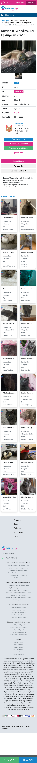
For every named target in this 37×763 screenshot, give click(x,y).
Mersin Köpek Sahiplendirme (18, 634)
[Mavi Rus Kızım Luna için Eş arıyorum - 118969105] (28, 486)
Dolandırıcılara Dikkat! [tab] (18, 171)
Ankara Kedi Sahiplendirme (18, 610)
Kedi (16, 87)
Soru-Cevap (18, 532)
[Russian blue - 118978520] (28, 278)
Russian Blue (19, 92)
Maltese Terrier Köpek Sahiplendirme (18, 590)
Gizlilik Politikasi (18, 642)
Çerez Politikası (18, 647)
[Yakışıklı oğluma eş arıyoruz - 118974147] (9, 382)
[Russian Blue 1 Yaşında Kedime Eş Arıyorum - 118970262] (9, 486)
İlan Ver (30, 3)
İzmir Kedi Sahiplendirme (19, 612)
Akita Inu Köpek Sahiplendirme (18, 595)
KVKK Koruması (18, 644)
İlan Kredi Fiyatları (18, 649)
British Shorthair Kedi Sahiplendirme (18, 565)
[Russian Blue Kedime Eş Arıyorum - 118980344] (28, 242)
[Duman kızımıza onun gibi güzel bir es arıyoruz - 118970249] (28, 452)
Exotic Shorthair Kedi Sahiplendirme (18, 573)
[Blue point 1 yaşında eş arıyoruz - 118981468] (9, 242)
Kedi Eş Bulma (9, 23)
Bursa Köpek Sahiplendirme (18, 632)
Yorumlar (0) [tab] (18, 166)
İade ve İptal (18, 652)
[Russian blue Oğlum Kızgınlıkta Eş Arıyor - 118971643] (28, 417)
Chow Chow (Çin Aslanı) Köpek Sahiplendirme (18, 593)
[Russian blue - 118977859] (28, 313)
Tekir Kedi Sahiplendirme (18, 578)
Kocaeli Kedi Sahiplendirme (18, 615)
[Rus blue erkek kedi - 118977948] (9, 313)
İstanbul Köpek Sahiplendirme (18, 625)
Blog (16, 536)
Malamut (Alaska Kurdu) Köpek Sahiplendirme (18, 597)
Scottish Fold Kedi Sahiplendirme (18, 568)
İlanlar (16, 524)
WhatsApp (9, 759)
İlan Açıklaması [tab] (18, 161)
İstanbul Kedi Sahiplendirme (18, 607)
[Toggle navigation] (34, 9)
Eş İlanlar (17, 528)
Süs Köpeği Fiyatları (18, 600)
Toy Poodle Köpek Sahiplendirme (18, 588)
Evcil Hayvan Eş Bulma (19, 20)
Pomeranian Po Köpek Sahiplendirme (18, 585)
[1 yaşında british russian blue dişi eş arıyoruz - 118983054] (9, 207)
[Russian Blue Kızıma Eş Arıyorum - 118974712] (28, 347)
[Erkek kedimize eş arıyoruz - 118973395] (9, 417)
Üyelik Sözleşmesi (19, 654)
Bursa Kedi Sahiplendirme (18, 617)
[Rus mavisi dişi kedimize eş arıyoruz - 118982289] (28, 207)
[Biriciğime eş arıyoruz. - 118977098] (9, 347)
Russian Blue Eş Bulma (24, 23)
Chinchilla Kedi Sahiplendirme (18, 575)
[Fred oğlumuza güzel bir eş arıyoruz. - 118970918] (9, 452)
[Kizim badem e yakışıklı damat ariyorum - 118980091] (9, 278)
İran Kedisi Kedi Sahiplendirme (18, 570)
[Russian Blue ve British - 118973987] (28, 382)
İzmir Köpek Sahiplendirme (18, 630)
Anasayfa (5, 20)
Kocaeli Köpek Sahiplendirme (18, 627)
